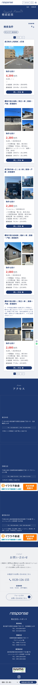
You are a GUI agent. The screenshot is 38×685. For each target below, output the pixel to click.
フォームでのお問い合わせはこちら (19, 596)
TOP (27, 7)
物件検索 (27, 2)
